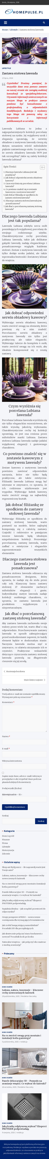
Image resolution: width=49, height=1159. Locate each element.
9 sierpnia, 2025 (8, 1132)
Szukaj (5, 815)
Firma (5, 843)
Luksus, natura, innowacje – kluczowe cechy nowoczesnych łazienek (22, 991)
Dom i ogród (8, 836)
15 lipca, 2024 (7, 78)
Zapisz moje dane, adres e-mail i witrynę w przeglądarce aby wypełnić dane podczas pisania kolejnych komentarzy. (22, 779)
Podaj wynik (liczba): (12, 788)
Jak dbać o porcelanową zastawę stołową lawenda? (23, 207)
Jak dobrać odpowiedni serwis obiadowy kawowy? (23, 179)
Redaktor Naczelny (29, 996)
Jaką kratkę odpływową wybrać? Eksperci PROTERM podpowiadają (24, 1127)
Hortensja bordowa (15, 671)
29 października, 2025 (10, 996)
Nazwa (6, 736)
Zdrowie (6, 854)
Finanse (6, 839)
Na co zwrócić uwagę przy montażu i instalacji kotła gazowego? (21, 1037)
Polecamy (9, 953)
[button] (41, 168)
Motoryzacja (8, 850)
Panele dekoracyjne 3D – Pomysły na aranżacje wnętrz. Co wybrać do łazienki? (24, 1082)
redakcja (23, 1041)
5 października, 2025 (10, 1041)
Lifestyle (6, 68)
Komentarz (8, 702)
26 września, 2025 (9, 1087)
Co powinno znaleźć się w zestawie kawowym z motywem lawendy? (21, 190)
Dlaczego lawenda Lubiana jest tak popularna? (21, 173)
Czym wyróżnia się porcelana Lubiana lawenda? (22, 185)
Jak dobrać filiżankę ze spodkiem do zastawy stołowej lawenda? (21, 196)
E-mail (6, 748)
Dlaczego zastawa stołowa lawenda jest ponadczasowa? (24, 202)
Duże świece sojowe (33, 680)
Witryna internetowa (12, 761)
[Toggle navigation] (5, 22)
